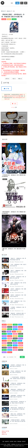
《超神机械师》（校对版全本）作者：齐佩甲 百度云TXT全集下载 (18, 396)
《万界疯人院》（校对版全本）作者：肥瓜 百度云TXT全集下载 (18, 384)
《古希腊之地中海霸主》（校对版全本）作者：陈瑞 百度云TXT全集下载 (17, 420)
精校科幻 (9, 11)
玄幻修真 (4, 336)
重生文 (20, 324)
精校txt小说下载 (5, 431)
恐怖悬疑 (9, 343)
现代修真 (20, 333)
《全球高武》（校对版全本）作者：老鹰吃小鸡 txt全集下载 (18, 277)
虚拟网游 (9, 329)
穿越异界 (19, 331)
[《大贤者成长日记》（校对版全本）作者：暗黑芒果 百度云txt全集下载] (14, 158)
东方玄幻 (9, 352)
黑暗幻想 (4, 324)
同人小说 (9, 347)
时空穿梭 (4, 19)
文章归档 (11, 441)
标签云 (15, 441)
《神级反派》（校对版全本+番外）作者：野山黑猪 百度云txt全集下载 (18, 314)
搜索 (22, 357)
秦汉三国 (4, 333)
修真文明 (9, 350)
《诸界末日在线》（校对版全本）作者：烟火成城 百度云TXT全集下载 (17, 408)
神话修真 (9, 333)
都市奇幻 (15, 326)
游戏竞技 (15, 336)
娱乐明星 (20, 345)
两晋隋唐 (20, 350)
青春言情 (9, 324)
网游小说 (15, 329)
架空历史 (15, 338)
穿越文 (14, 331)
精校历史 (4, 216)
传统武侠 (15, 350)
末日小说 (20, 338)
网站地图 (19, 441)
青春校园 (15, 324)
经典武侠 (20, 329)
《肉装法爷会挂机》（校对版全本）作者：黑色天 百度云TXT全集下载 (18, 402)
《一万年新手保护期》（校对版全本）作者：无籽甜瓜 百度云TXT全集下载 (18, 377)
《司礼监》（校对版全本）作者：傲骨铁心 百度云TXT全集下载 (18, 371)
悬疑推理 (14, 340)
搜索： (4, 357)
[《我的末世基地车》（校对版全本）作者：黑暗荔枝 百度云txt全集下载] (14, 194)
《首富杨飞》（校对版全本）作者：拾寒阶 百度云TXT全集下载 (18, 365)
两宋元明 (4, 352)
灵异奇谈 (9, 336)
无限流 (9, 340)
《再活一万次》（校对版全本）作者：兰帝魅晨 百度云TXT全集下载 (18, 414)
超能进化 (20, 326)
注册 (17, 3)
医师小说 (4, 350)
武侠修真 (9, 338)
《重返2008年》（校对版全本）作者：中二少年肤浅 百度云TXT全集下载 (18, 390)
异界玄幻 (15, 343)
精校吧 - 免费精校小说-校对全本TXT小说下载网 (14, 95)
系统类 (9, 19)
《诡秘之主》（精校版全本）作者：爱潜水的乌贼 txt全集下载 (18, 259)
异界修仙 (20, 343)
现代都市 (15, 333)
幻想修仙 (9, 345)
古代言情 (15, 347)
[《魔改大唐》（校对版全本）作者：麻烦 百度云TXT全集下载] (14, 231)
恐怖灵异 (4, 343)
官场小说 (15, 345)
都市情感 (9, 326)
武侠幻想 (4, 338)
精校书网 (4, 432)
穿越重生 (9, 331)
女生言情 (4, 347)
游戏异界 (20, 336)
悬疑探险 (19, 340)
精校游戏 (4, 144)
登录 (12, 3)
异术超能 (4, 345)
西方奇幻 (4, 329)
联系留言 (24, 441)
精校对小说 (4, 434)
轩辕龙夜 (14, 19)
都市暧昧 (4, 326)
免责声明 (7, 441)
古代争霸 (20, 347)
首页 (4, 11)
